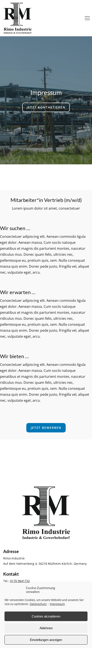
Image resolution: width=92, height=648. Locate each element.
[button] (87, 18)
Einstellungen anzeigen (46, 640)
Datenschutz (38, 604)
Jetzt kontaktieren (46, 107)
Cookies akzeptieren (46, 616)
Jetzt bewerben (46, 428)
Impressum (57, 604)
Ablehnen (46, 628)
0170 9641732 (20, 581)
